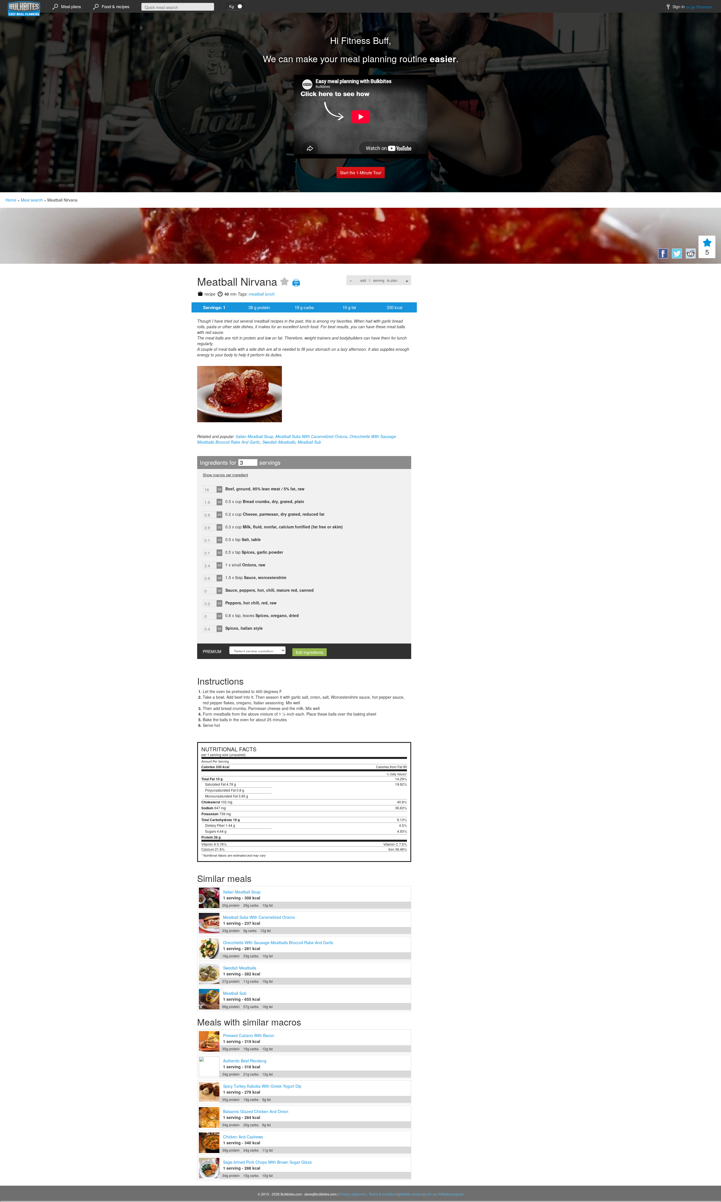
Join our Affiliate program (444, 1194)
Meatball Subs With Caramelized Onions (311, 436)
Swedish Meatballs (278, 442)
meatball (256, 294)
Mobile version (411, 1194)
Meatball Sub (309, 442)
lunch (270, 294)
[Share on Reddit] (689, 257)
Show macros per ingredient (225, 474)
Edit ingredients (309, 652)
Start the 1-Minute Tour (360, 172)
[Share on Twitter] (676, 257)
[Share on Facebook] (662, 257)
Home (11, 200)
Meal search (32, 200)
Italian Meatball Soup (254, 436)
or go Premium (699, 7)
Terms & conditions (383, 1194)
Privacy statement (352, 1194)
